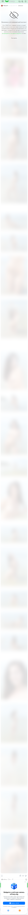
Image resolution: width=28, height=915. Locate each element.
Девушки (20, 6)
